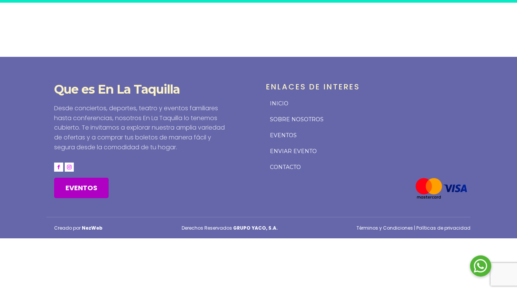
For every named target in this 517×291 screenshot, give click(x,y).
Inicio (276, 16)
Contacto (409, 16)
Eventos (308, 16)
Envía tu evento (358, 16)
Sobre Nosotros (297, 119)
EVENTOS (81, 187)
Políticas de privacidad (443, 228)
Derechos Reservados (230, 228)
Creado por (78, 228)
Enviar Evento (293, 151)
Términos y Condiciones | (386, 228)
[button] (480, 266)
